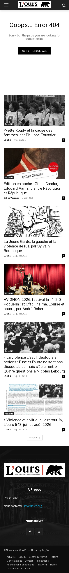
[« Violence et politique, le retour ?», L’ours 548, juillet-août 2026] (34, 399)
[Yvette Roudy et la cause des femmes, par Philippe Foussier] (34, 110)
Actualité (9, 124)
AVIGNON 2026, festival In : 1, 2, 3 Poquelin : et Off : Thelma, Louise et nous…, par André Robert (34, 304)
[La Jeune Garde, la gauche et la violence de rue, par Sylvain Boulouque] (34, 221)
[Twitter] (39, 531)
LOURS (7, 139)
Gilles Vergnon (12, 197)
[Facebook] (29, 531)
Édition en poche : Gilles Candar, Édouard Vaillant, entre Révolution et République (32, 188)
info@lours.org (33, 506)
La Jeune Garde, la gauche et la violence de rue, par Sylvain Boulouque (30, 246)
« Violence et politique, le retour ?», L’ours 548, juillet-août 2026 (33, 422)
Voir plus (33, 437)
